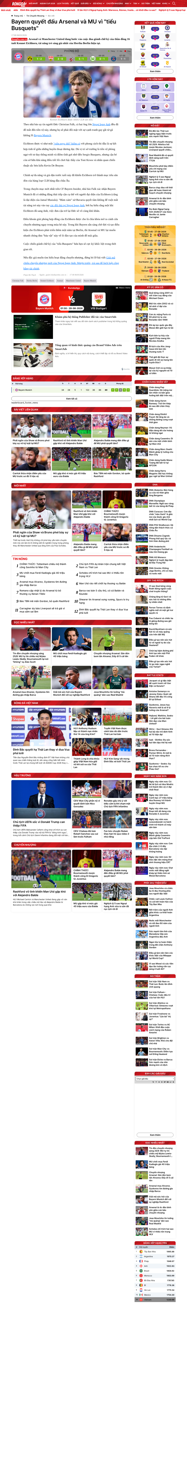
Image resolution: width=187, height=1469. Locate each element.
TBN (135, 3)
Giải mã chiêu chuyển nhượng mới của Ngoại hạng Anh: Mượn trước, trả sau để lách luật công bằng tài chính (71, 263)
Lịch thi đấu (63, 3)
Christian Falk (17, 281)
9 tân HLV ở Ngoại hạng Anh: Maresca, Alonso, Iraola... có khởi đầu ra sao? (76, 10)
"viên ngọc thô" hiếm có (66, 143)
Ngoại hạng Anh (101, 124)
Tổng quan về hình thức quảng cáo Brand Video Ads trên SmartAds (88, 347)
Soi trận (145, 3)
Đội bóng (97, 3)
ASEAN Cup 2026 (47, 3)
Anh (127, 3)
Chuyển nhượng (114, 3)
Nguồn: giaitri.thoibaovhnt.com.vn (52, 275)
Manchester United (73, 281)
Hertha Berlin (32, 281)
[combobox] (155, 1079)
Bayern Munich (42, 135)
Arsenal (60, 281)
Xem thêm (155, 71)
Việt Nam (156, 3)
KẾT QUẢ (75, 3)
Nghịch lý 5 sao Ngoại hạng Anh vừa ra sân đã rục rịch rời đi (149, 10)
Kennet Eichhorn (47, 281)
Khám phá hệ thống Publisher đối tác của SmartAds (85, 316)
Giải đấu (85, 3)
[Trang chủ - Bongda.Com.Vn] (18, 3)
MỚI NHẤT (33, 3)
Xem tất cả (71, 398)
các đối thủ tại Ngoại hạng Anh (67, 205)
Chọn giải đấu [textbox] (142, 1079)
